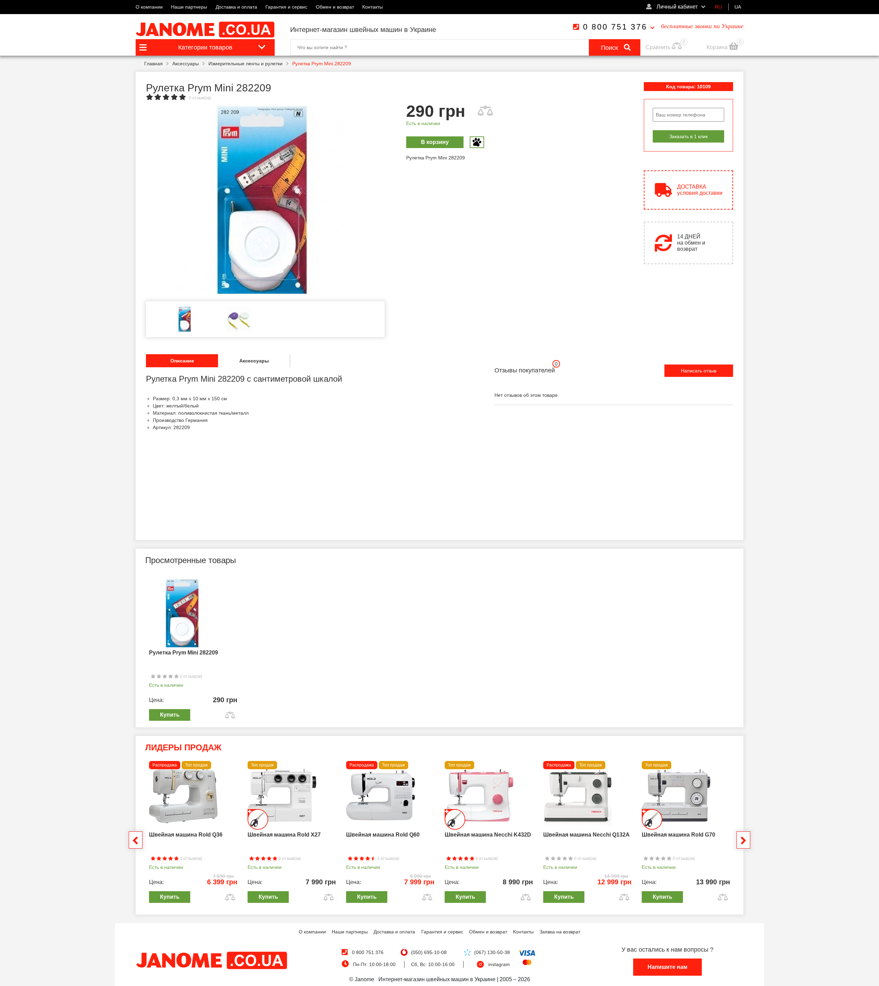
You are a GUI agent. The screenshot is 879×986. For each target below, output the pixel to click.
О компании (149, 7)
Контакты (372, 7)
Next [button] (743, 840)
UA (737, 7)
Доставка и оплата (236, 7)
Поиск (610, 47)
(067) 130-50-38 (492, 952)
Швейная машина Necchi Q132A (586, 835)
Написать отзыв (698, 370)
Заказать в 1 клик (688, 136)
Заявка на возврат (559, 931)
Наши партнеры (189, 7)
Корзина (718, 47)
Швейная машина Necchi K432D (488, 835)
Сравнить (658, 47)
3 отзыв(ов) (387, 858)
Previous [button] (135, 840)
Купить (170, 715)
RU (718, 7)
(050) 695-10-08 (429, 952)
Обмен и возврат (335, 7)
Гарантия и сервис (286, 7)
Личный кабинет (676, 7)
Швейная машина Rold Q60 (383, 835)
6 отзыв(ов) (289, 858)
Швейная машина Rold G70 (678, 835)
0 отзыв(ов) (200, 98)
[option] (265, 199)
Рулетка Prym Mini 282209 (183, 653)
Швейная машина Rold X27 (284, 835)
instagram (499, 964)
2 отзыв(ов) (190, 858)
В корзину (435, 142)
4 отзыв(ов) (486, 858)
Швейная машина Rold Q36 (185, 835)
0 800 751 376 (615, 26)
